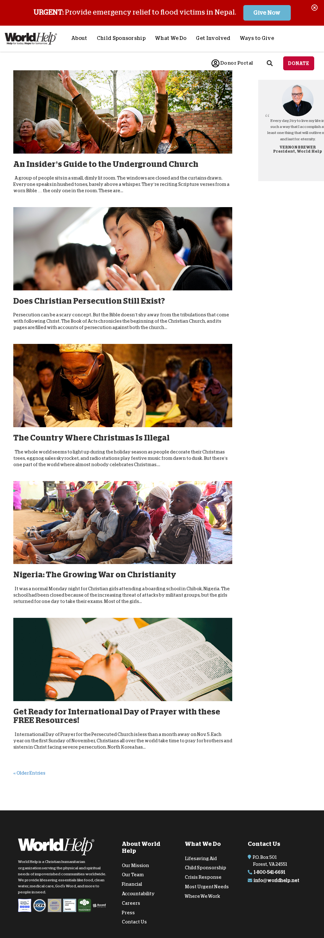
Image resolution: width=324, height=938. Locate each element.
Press (128, 912)
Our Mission (135, 865)
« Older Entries (29, 772)
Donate (298, 63)
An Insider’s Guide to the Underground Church (105, 164)
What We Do (170, 38)
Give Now (266, 13)
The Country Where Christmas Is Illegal (91, 438)
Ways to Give (257, 38)
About (79, 38)
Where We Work (202, 896)
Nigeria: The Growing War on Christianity (94, 575)
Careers (131, 903)
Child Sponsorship (121, 38)
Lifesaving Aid (201, 858)
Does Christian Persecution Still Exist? (89, 301)
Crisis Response (203, 877)
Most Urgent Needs (207, 886)
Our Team (133, 874)
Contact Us (134, 922)
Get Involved (213, 38)
